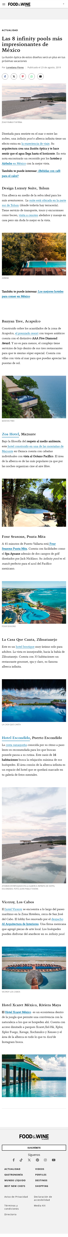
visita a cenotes (28, 215)
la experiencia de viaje (35, 143)
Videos (39, 1168)
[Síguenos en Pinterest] (37, 1160)
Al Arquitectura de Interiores (20, 924)
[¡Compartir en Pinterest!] (23, 76)
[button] (4, 4)
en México (14, 163)
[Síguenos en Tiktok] (21, 1160)
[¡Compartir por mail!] (40, 76)
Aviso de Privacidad (16, 1196)
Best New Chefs (14, 1185)
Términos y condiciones (11, 1207)
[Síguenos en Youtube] (54, 1160)
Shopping (41, 1185)
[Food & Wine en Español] (19, 4)
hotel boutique (25, 646)
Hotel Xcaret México (18, 1012)
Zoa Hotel (10, 434)
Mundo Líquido (15, 1180)
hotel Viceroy (13, 909)
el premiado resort (26, 333)
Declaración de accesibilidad (43, 1198)
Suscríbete (34, 1147)
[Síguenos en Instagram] (45, 1160)
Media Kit (40, 1205)
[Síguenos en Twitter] (29, 1160)
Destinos (41, 1180)
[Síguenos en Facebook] (14, 1160)
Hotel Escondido (16, 737)
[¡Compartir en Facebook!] (5, 76)
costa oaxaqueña (16, 745)
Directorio (10, 1214)
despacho (57, 919)
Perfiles (40, 1174)
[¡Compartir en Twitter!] (14, 76)
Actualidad (10, 30)
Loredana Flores (15, 67)
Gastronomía (13, 1174)
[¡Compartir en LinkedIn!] (31, 76)
